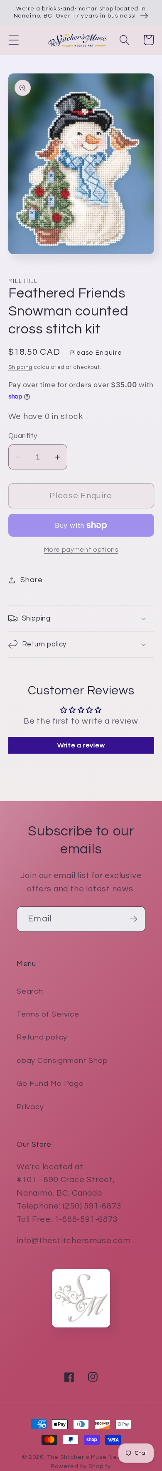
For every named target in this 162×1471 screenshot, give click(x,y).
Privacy (30, 1107)
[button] (13, 40)
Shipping (20, 367)
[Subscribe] (133, 919)
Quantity (22, 436)
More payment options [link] (81, 549)
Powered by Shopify (80, 1466)
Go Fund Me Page (50, 1083)
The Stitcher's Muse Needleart (93, 1457)
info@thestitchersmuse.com (74, 1240)
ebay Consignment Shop (62, 1061)
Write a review (81, 745)
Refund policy (42, 1037)
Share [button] (31, 580)
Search (30, 991)
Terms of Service (48, 1014)
